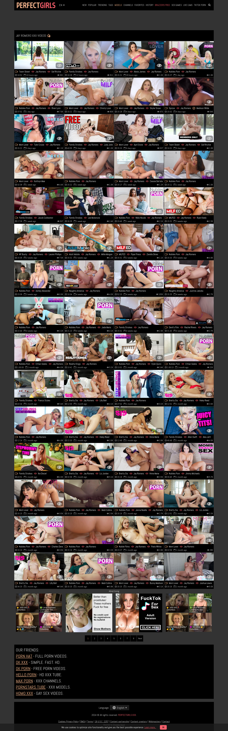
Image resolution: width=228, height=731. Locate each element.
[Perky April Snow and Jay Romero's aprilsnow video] (139, 128)
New (84, 5)
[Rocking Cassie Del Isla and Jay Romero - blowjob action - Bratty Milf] (139, 165)
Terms (90, 721)
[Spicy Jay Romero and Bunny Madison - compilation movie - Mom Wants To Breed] (39, 165)
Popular (92, 5)
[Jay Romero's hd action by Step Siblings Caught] (189, 238)
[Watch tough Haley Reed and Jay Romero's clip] (189, 384)
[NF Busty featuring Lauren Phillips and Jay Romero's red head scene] (39, 238)
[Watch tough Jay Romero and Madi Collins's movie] (89, 493)
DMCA (82, 721)
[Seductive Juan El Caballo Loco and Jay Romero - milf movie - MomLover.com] (39, 493)
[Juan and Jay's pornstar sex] (189, 530)
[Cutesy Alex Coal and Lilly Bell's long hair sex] (39, 567)
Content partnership (119, 721)
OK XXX (22, 662)
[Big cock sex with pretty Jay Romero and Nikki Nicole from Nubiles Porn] (139, 201)
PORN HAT (24, 656)
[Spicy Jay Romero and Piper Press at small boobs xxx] (139, 238)
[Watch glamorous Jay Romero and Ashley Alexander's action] (39, 274)
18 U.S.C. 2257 (102, 721)
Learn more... (150, 727)
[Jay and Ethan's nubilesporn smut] (189, 347)
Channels (128, 5)
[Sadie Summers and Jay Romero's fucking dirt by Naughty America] (89, 274)
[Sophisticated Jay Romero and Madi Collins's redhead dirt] (89, 567)
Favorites (139, 5)
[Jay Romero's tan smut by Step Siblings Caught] (89, 530)
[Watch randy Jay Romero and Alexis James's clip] (139, 55)
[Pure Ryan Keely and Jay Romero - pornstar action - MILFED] (189, 201)
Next (140, 638)
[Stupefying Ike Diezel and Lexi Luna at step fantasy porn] (39, 457)
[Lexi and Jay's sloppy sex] (189, 55)
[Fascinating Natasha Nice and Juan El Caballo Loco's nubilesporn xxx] (139, 274)
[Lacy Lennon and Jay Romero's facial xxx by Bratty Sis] (189, 493)
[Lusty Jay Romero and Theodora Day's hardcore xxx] (89, 165)
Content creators (139, 721)
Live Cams (187, 5)
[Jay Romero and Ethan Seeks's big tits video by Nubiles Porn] (39, 347)
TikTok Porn (200, 5)
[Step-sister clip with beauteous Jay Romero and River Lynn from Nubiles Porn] (39, 92)
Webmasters (155, 721)
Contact (166, 721)
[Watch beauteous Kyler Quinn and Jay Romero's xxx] (139, 347)
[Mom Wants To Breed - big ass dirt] (39, 128)
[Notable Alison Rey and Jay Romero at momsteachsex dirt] (189, 457)
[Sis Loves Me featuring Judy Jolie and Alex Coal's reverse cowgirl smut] (89, 128)
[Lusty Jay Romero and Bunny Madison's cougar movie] (139, 567)
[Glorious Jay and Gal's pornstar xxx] (189, 128)
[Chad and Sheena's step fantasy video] (189, 420)
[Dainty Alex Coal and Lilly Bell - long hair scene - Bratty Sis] (89, 384)
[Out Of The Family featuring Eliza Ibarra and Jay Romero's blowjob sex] (189, 311)
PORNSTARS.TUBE (31, 687)
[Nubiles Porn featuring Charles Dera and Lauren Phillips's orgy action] (39, 530)
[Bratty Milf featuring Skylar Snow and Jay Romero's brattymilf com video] (139, 92)
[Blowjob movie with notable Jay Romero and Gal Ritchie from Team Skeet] (39, 55)
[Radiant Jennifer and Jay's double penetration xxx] (189, 567)
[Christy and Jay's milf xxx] (89, 92)
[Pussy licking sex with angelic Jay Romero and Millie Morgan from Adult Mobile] (89, 238)
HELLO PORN (26, 674)
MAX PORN (24, 681)
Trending (102, 5)
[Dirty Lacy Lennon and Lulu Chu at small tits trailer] (39, 311)
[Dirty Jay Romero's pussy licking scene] (189, 165)
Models (118, 5)
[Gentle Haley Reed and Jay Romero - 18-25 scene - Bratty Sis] (89, 420)
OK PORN (23, 668)
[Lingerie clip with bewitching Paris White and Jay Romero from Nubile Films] (139, 530)
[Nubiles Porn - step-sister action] (89, 311)
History (149, 5)
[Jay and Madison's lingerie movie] (189, 92)
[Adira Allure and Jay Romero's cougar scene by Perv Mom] (139, 311)
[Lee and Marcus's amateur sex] (89, 201)
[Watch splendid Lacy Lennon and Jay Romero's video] (89, 457)
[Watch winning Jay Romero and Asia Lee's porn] (39, 201)
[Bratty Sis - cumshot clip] (139, 457)
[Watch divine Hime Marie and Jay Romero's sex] (139, 420)
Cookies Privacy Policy (68, 721)
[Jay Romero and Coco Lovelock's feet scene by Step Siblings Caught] (139, 384)
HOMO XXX (24, 693)
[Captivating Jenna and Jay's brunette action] (139, 493)
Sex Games (177, 5)
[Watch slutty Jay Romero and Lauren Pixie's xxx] (89, 55)
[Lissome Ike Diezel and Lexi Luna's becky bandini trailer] (39, 384)
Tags (110, 5)
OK (163, 727)
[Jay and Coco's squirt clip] (89, 347)
